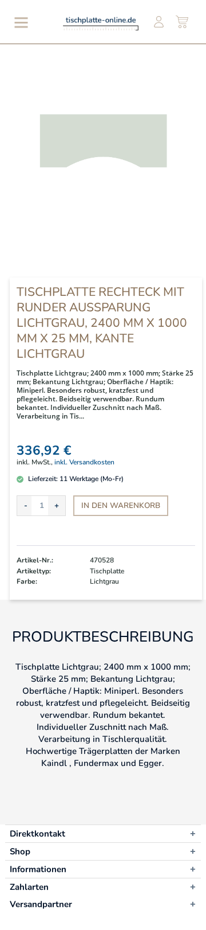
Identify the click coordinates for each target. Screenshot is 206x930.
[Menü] (19, 22)
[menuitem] (19, 22)
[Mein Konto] (158, 22)
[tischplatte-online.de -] (100, 23)
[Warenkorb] (182, 22)
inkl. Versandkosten (84, 462)
